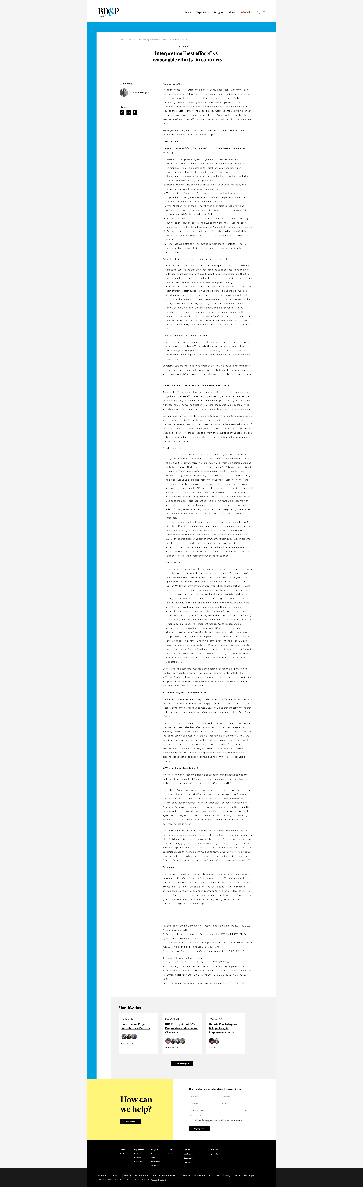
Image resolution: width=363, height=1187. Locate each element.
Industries (137, 1158)
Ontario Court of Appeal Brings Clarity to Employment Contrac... (223, 1028)
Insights (218, 12)
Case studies (138, 1161)
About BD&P (171, 1154)
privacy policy (158, 1179)
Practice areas (139, 1154)
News (153, 1158)
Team (188, 12)
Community (189, 1158)
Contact (187, 1162)
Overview (154, 1154)
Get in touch (131, 1121)
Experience (202, 12)
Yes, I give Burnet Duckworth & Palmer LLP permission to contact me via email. (217, 1121)
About (231, 12)
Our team (123, 1154)
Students (187, 1154)
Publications (155, 1161)
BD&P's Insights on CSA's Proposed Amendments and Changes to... (181, 1028)
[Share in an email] (128, 112)
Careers (187, 1149)
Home (122, 40)
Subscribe (246, 12)
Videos (153, 1165)
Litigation (228, 895)
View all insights (182, 1064)
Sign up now (199, 1129)
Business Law (244, 895)
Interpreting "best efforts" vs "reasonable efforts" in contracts (163, 40)
